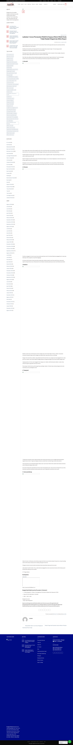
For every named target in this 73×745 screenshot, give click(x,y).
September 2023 (10, 277)
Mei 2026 (8, 210)
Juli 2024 (8, 255)
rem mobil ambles (10, 120)
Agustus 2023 (9, 279)
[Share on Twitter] (41, 610)
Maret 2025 (9, 237)
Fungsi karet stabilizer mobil (11, 89)
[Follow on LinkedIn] (60, 653)
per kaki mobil (9, 117)
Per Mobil (9, 164)
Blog (48, 0)
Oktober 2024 (9, 248)
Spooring (8, 179)
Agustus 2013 (9, 310)
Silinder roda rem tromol (11, 127)
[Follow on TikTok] (58, 653)
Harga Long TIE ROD (10, 102)
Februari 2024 (9, 266)
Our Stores (44, 0)
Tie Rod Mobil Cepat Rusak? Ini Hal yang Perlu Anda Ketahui (14, 46)
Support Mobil (9, 184)
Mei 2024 (8, 259)
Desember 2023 (10, 270)
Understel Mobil (10, 197)
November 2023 (10, 272)
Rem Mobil (9, 171)
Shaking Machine (40, 657)
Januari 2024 (9, 268)
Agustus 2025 (9, 226)
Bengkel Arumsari (10, 58)
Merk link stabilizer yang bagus (12, 113)
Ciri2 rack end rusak (10, 82)
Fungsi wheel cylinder (10, 98)
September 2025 (10, 224)
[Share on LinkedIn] (48, 610)
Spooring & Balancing (41, 653)
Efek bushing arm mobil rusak (11, 86)
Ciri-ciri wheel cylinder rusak (11, 80)
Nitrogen (39, 655)
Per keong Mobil (14, 117)
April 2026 (9, 213)
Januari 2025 (9, 241)
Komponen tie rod (10, 105)
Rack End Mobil (10, 168)
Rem (38, 649)
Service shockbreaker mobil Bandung (11, 123)
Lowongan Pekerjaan (11, 155)
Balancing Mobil (10, 146)
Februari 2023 (9, 290)
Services (29, 4)
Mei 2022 (8, 299)
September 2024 (10, 250)
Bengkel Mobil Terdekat (11, 71)
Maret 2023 (9, 288)
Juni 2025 (8, 230)
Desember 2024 (10, 244)
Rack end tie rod (15, 118)
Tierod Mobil (9, 188)
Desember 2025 (10, 219)
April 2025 (9, 235)
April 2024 (9, 261)
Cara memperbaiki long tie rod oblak (12, 78)
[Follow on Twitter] (64, 0)
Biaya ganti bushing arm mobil (11, 73)
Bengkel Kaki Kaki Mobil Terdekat (12, 63)
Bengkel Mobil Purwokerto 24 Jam (12, 69)
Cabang (40, 4)
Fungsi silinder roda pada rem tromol (11, 94)
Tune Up (8, 193)
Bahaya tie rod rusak (10, 56)
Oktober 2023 (9, 275)
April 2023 (9, 286)
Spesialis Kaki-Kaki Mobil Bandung (12, 129)
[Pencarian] (16, 4)
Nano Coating (9, 157)
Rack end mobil (9, 118)
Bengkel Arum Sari (10, 60)
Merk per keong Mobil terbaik (11, 115)
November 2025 (10, 222)
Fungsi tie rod (9, 96)
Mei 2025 (8, 233)
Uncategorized (9, 195)
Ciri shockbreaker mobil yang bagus (12, 84)
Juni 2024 (8, 257)
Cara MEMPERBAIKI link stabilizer (12, 76)
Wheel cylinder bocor (10, 134)
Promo (33, 4)
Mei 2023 (8, 283)
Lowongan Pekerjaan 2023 (11, 111)
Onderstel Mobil (10, 162)
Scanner (8, 173)
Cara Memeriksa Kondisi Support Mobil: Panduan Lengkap (14, 27)
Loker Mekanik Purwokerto (11, 109)
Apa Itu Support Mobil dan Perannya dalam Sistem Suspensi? (14, 41)
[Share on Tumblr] (50, 610)
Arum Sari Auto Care (10, 54)
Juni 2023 (8, 281)
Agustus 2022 (9, 297)
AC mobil (8, 142)
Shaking (8, 175)
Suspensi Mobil (10, 186)
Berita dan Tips (10, 151)
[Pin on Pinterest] (45, 610)
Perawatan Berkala (41, 640)
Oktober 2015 (9, 303)
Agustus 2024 (9, 253)
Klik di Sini (24, 576)
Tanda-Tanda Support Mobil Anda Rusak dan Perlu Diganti (14, 37)
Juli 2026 (8, 206)
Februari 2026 (9, 217)
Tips (7, 191)
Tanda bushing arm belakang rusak (12, 131)
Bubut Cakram (40, 660)
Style (7, 182)
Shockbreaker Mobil (11, 177)
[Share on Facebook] (39, 610)
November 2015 (10, 301)
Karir (37, 4)
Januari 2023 (9, 292)
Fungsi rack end (9, 91)
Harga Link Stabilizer (10, 100)
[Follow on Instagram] (63, 0)
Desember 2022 (10, 294)
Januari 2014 (9, 306)
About (41, 0)
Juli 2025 (8, 228)
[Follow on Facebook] (62, 0)
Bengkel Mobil (9, 67)
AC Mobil (39, 646)
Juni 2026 (8, 208)
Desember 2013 (10, 308)
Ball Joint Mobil (10, 149)
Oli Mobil (8, 160)
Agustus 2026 (9, 204)
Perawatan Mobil (10, 166)
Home (19, 4)
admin (65, 42)
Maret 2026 (9, 215)
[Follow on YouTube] (62, 653)
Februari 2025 (9, 239)
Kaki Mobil (9, 153)
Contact (51, 0)
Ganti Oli (39, 644)
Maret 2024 (9, 264)
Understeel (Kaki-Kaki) (41, 651)
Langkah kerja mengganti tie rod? (12, 107)
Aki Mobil (9, 144)
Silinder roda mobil (10, 125)
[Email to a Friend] (43, 610)
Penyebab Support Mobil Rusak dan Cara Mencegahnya (14, 32)
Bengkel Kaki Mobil (10, 65)
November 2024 (10, 246)
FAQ (55, 0)
